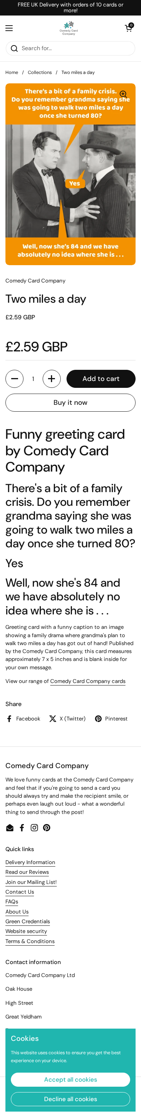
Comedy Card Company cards (87, 681)
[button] (128, 28)
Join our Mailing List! (31, 882)
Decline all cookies (70, 1099)
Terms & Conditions (30, 941)
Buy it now (70, 402)
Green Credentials (27, 921)
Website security (26, 931)
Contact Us (19, 891)
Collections (40, 72)
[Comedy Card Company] (68, 28)
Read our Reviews (27, 872)
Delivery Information (30, 862)
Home (11, 72)
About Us (17, 911)
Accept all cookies (70, 1079)
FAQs (11, 901)
